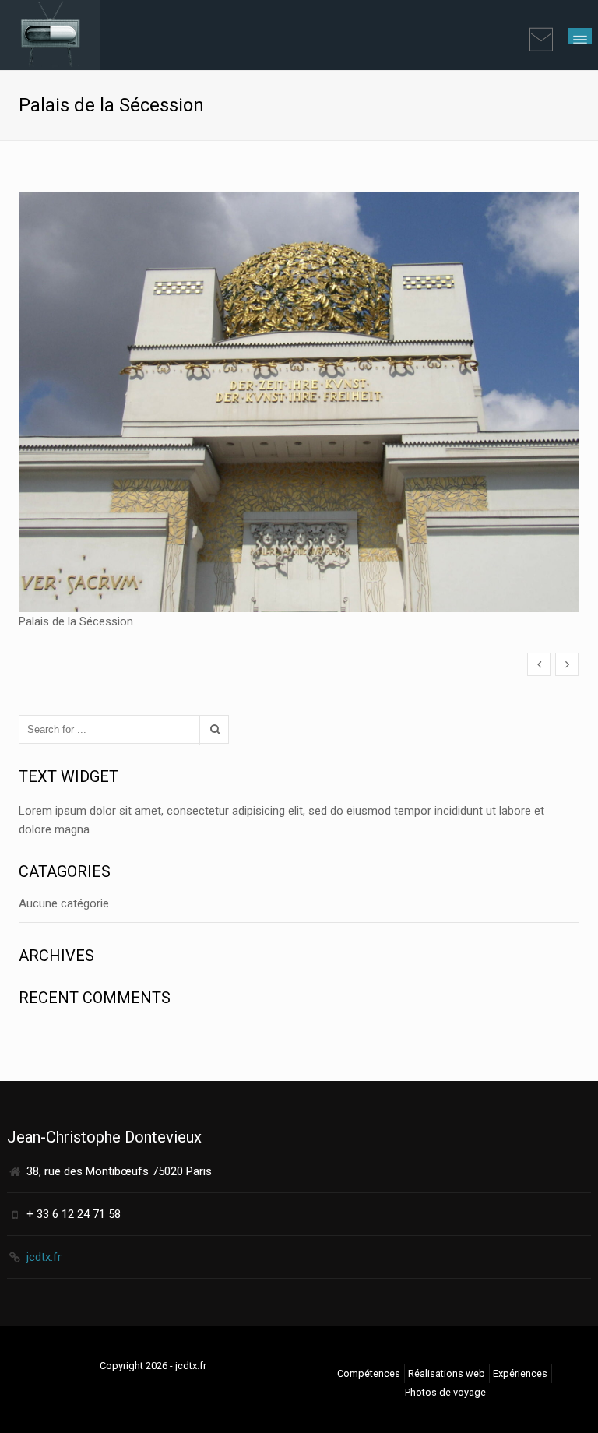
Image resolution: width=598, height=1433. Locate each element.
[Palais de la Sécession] (539, 664)
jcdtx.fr (44, 1257)
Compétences (368, 1373)
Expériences (520, 1373)
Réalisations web (446, 1373)
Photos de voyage (445, 1392)
